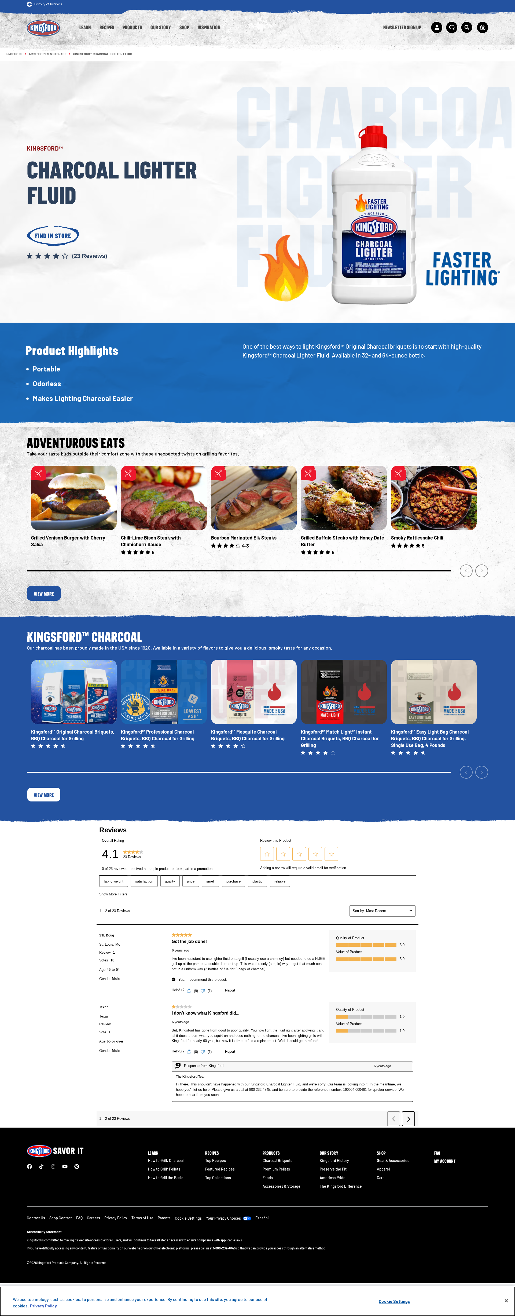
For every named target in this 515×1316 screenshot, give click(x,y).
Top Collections (218, 1177)
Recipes (212, 1153)
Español (261, 1218)
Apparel (383, 1169)
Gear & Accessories (393, 1160)
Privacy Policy (115, 1218)
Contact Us (36, 1218)
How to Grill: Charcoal (165, 1160)
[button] (118, 256)
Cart (380, 1177)
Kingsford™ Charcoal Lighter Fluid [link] (102, 54)
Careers (93, 1218)
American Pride (332, 1177)
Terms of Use (142, 1218)
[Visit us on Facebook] (29, 1166)
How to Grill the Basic (165, 1177)
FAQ (437, 1153)
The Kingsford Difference (341, 1186)
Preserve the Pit (333, 1169)
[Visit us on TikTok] (41, 1166)
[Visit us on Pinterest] (76, 1166)
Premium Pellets (276, 1169)
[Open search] (466, 27)
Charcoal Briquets (277, 1160)
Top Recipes (215, 1160)
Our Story (329, 1153)
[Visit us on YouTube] (65, 1166)
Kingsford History (334, 1160)
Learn (153, 1153)
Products (271, 1153)
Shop (381, 1153)
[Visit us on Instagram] (53, 1166)
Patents (164, 1218)
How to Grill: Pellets (164, 1169)
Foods (268, 1177)
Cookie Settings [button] (188, 1218)
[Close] (506, 1301)
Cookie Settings (394, 1301)
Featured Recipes (220, 1169)
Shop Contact (60, 1218)
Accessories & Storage (281, 1186)
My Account (444, 1161)
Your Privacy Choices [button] (223, 1218)
